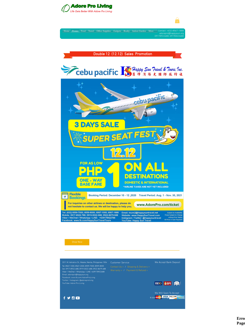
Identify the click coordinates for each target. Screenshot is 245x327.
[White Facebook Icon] (64, 298)
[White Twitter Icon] (69, 298)
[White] (78, 298)
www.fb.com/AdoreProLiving (83, 277)
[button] (177, 20)
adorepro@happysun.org (171, 33)
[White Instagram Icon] (73, 298)
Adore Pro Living (91, 6)
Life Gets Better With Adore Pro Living (91, 11)
